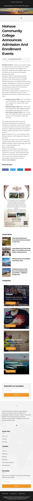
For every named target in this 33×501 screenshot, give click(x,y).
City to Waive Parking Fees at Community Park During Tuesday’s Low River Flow (21, 239)
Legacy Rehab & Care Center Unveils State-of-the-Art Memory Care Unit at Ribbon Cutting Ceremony (21, 250)
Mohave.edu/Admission (9, 160)
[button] (6, 17)
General (11, 59)
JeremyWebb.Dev (11, 499)
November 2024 (17, 59)
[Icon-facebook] (21, 18)
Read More (10, 303)
